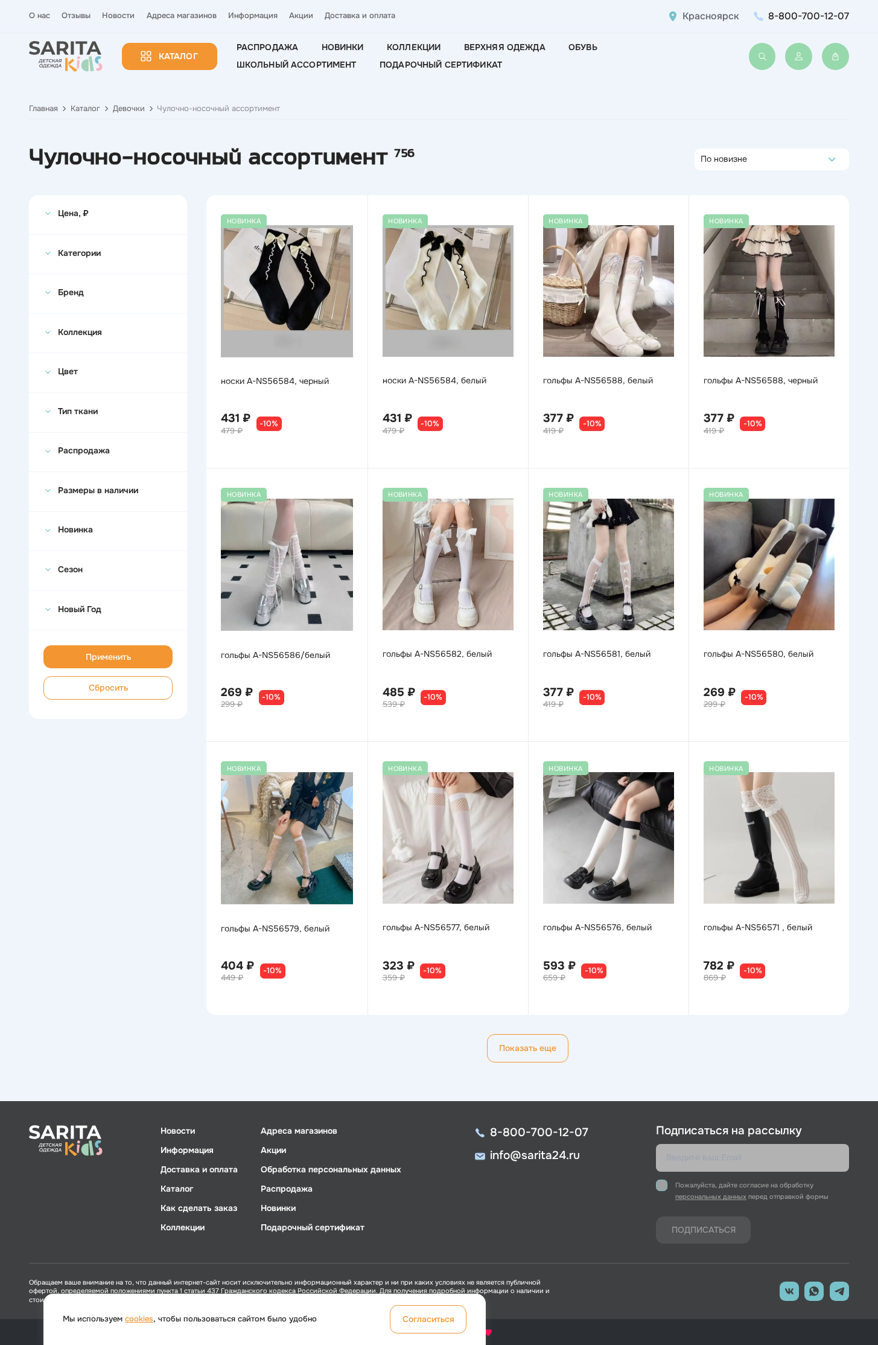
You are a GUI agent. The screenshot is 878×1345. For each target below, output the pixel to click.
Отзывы (76, 16)
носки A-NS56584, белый (434, 380)
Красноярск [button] (710, 16)
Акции (301, 16)
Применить (108, 656)
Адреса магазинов (182, 16)
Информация (253, 16)
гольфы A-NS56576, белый (597, 927)
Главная (43, 108)
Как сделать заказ (199, 1208)
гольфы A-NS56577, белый (436, 927)
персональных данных (710, 1196)
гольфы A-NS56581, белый (597, 653)
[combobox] (704, 159)
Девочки (129, 108)
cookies (139, 1319)
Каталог (178, 56)
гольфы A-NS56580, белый (758, 653)
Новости (118, 16)
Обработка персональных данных (331, 1169)
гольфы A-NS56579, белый (275, 928)
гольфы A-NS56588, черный (761, 380)
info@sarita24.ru (535, 1155)
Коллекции (414, 47)
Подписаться (704, 1229)
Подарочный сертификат (441, 64)
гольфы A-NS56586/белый (275, 655)
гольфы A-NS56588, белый (598, 380)
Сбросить (108, 687)
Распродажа (267, 47)
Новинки (343, 47)
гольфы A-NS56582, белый (437, 653)
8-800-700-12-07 (808, 16)
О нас (39, 16)
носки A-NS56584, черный (275, 380)
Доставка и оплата (360, 16)
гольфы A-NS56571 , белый (758, 927)
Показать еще (527, 1048)
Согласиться (428, 1319)
